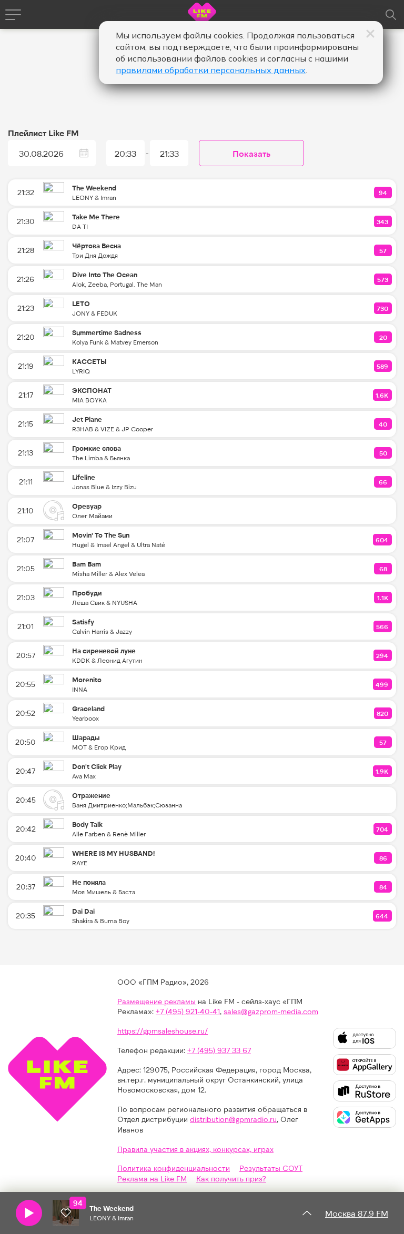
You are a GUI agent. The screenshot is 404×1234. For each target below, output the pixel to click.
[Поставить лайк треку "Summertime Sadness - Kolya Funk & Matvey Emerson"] (383, 337)
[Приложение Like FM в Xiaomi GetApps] (364, 1117)
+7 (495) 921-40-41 (188, 1011)
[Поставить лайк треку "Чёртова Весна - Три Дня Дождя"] (383, 250)
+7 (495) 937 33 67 (219, 1050)
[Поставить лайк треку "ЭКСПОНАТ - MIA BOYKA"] (382, 395)
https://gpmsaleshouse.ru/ (162, 1030)
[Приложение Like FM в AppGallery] (364, 1064)
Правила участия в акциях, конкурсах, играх (195, 1149)
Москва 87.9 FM (356, 1213)
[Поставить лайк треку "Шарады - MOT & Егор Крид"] (383, 742)
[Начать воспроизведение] (29, 1213)
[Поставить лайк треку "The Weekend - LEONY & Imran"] (383, 192)
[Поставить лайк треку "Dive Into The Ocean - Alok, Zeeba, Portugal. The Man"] (383, 279)
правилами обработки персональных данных (211, 70)
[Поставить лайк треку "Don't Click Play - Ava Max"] (382, 771)
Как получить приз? (231, 1178)
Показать (251, 153)
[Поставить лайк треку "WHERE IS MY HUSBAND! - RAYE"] (383, 858)
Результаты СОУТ (270, 1168)
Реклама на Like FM (152, 1178)
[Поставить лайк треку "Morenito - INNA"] (382, 684)
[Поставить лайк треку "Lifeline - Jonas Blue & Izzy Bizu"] (383, 482)
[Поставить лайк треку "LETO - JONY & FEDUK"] (383, 308)
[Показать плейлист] (307, 1213)
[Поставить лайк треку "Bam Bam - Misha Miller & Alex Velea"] (383, 568)
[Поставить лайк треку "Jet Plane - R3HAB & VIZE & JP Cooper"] (383, 424)
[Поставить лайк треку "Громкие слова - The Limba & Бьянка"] (383, 453)
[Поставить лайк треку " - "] (66, 1213)
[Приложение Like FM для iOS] (364, 1038)
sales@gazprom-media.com (271, 1011)
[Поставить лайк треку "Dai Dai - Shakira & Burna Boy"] (382, 916)
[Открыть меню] (13, 15)
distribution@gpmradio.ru (233, 1119)
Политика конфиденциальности (173, 1168)
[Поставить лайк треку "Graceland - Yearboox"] (383, 713)
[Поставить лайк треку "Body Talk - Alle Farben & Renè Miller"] (382, 829)
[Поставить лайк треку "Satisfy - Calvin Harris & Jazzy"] (382, 626)
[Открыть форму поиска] (391, 15)
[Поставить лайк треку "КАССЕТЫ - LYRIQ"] (383, 366)
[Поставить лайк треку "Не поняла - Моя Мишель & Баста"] (383, 887)
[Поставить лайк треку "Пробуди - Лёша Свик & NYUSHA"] (383, 597)
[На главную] (202, 16)
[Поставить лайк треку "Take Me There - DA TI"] (383, 221)
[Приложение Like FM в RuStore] (364, 1090)
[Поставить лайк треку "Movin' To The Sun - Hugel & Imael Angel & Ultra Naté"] (382, 539)
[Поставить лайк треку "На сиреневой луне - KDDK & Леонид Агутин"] (382, 655)
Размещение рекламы (156, 1001)
